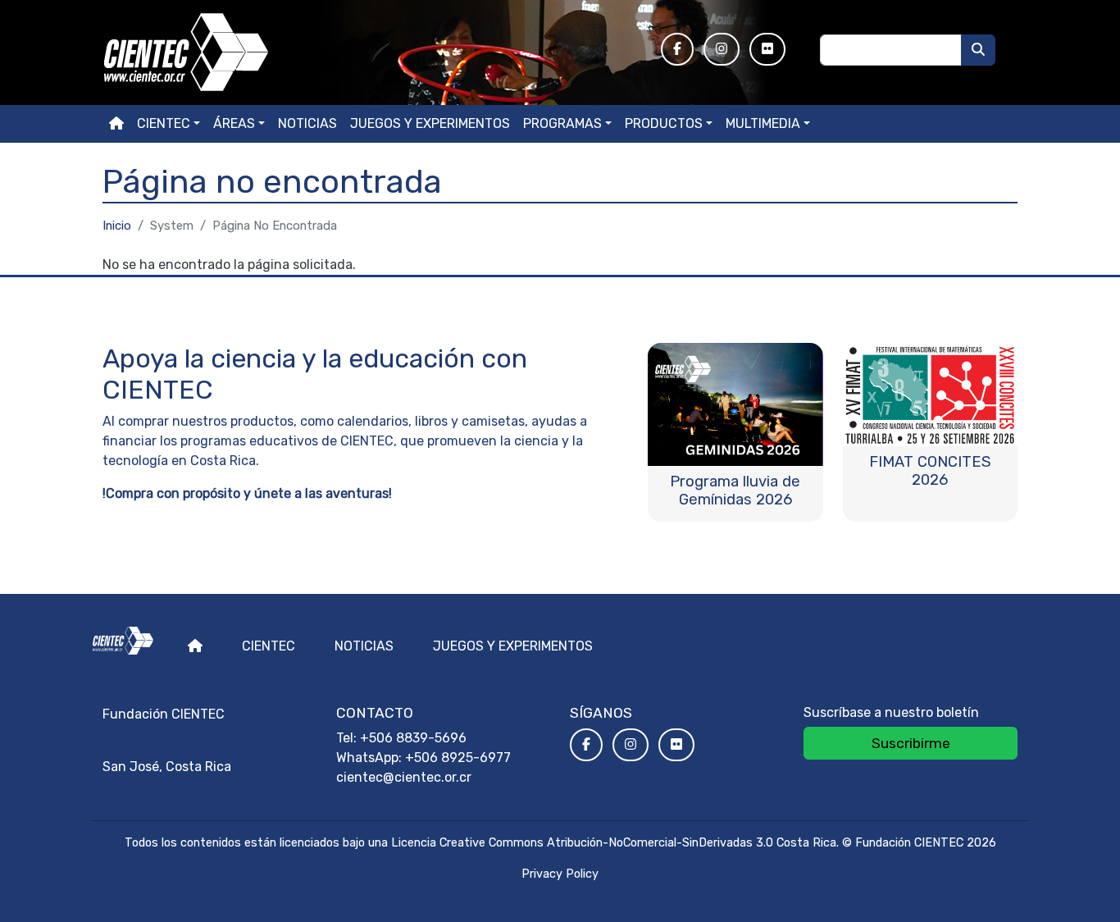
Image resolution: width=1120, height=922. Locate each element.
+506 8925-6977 (458, 757)
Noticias (307, 123)
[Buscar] (978, 50)
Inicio (116, 225)
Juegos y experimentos (430, 123)
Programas (562, 123)
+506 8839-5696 (413, 738)
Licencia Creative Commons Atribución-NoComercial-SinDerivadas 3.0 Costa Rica (613, 843)
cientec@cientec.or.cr (403, 777)
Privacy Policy (560, 874)
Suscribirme (911, 743)
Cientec (268, 646)
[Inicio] (372, 52)
